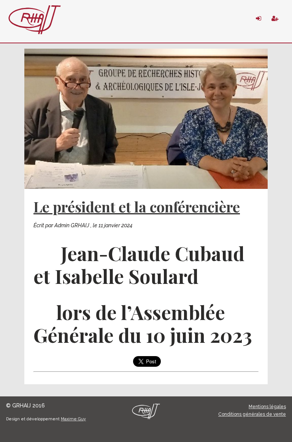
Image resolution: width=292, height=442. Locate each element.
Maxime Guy (73, 419)
